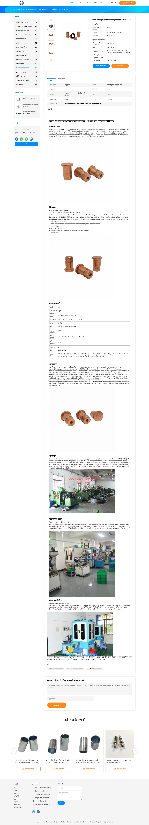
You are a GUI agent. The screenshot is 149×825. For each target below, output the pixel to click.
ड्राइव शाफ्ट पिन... (26, 72)
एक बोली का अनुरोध (128, 3)
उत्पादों (15, 790)
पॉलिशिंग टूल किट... (26, 76)
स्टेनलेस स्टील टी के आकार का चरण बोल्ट (30, 105)
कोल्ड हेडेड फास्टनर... (26, 55)
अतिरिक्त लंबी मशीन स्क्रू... (26, 59)
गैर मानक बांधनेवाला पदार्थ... (26, 68)
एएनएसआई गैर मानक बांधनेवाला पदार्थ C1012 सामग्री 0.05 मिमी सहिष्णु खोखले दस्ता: (88, 762)
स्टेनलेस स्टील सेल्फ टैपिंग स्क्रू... (26, 26)
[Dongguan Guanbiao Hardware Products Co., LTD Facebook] (38, 811)
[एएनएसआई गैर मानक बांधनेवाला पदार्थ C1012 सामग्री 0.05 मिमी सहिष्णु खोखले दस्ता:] (89, 744)
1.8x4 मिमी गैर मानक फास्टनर (94, 669)
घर (14, 788)
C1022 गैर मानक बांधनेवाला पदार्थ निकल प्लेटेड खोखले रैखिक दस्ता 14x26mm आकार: (27, 762)
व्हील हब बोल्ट (26, 84)
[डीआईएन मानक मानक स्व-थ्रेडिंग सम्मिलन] (18, 113)
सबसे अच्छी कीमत (101, 66)
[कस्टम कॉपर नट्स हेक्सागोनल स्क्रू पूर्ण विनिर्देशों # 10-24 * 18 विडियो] (73, 35)
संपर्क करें (26, 144)
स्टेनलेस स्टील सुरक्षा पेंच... (26, 22)
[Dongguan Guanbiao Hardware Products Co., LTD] (22, 3)
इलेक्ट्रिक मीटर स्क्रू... (26, 43)
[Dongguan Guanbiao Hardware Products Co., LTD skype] (31, 138)
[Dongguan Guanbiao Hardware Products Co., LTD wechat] (26, 138)
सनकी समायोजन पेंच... (26, 39)
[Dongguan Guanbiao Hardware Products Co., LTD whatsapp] (21, 138)
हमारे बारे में (16, 796)
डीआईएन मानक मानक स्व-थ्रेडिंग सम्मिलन (29, 112)
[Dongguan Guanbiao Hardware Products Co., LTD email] (16, 138)
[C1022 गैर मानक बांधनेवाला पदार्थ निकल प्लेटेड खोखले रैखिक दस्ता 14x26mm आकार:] (28, 744)
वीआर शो (16, 793)
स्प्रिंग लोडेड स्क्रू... (26, 51)
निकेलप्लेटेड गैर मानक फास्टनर (56, 669)
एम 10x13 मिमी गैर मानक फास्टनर (75, 669)
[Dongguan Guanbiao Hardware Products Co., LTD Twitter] (33, 811)
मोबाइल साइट (17, 805)
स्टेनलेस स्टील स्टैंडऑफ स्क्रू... (26, 35)
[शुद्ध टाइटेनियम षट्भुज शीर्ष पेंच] (18, 99)
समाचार (15, 799)
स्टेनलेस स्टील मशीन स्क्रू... (26, 30)
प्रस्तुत (56, 705)
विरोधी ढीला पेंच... (26, 64)
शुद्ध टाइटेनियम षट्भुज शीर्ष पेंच (30, 98)
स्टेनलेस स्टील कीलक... (26, 47)
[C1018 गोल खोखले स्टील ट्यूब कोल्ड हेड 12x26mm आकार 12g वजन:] (58, 744)
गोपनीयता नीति (17, 807)
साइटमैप (16, 802)
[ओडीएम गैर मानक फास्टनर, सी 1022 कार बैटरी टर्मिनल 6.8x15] (120, 744)
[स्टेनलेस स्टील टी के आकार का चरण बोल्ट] (18, 106)
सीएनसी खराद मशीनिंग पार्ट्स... (26, 80)
